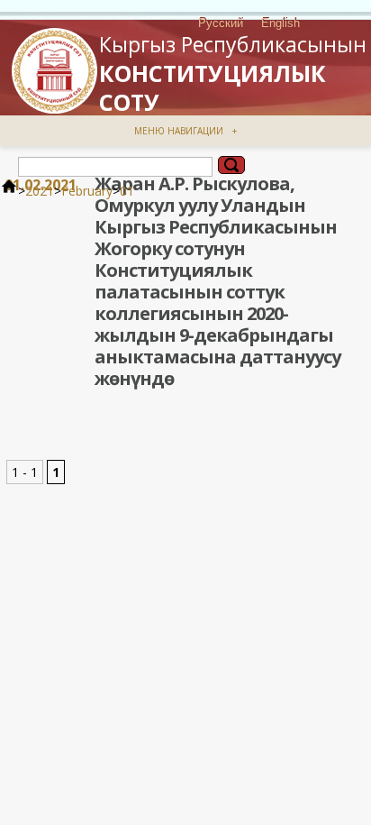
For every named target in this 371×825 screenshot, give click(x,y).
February (87, 190)
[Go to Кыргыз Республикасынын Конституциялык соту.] (9, 190)
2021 (39, 190)
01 (127, 190)
